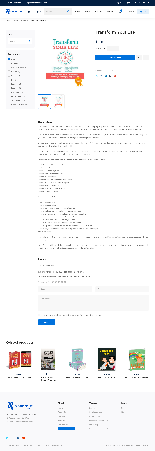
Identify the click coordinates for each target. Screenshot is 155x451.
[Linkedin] (105, 76)
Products (16, 21)
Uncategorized (19, 104)
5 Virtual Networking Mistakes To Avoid (48, 378)
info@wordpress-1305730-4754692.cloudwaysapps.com (20, 420)
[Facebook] (101, 76)
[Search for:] (58, 11)
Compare (146, 57)
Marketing (17, 92)
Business (16, 64)
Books (25, 21)
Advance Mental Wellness (136, 377)
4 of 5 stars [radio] (62, 282)
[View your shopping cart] (121, 11)
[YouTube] (23, 438)
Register (128, 3)
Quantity (100, 48)
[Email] (115, 76)
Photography (18, 96)
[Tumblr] (110, 76)
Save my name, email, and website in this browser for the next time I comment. (72, 315)
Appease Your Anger (107, 377)
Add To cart (115, 57)
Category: (99, 70)
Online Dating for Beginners (19, 377)
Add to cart (19, 352)
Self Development (20, 100)
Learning (16, 88)
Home (8, 21)
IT (13, 80)
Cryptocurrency (19, 68)
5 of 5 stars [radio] (65, 282)
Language (17, 84)
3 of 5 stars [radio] (59, 282)
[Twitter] (96, 76)
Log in (118, 3)
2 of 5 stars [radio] (56, 282)
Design (15, 72)
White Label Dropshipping (77, 377)
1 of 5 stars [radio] (53, 282)
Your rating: (43, 282)
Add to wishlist (139, 57)
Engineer (16, 76)
